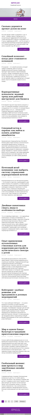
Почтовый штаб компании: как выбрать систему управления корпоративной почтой (15, 171)
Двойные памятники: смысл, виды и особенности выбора (14, 207)
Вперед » (22, 401)
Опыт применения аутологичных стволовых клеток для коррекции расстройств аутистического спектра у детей (15, 246)
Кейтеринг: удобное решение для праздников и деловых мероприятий (14, 293)
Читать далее (23, 49)
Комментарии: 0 (17, 31)
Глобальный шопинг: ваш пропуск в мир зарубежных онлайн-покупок (13, 367)
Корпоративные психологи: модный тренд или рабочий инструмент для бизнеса (15, 95)
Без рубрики (10, 31)
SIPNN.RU (13, 409)
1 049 (16, 401)
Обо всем (9, 137)
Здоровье (9, 63)
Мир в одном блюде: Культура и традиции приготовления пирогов (15, 331)
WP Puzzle (17, 410)
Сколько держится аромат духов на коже (14, 27)
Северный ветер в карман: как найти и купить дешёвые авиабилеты (13, 131)
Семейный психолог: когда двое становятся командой (14, 58)
